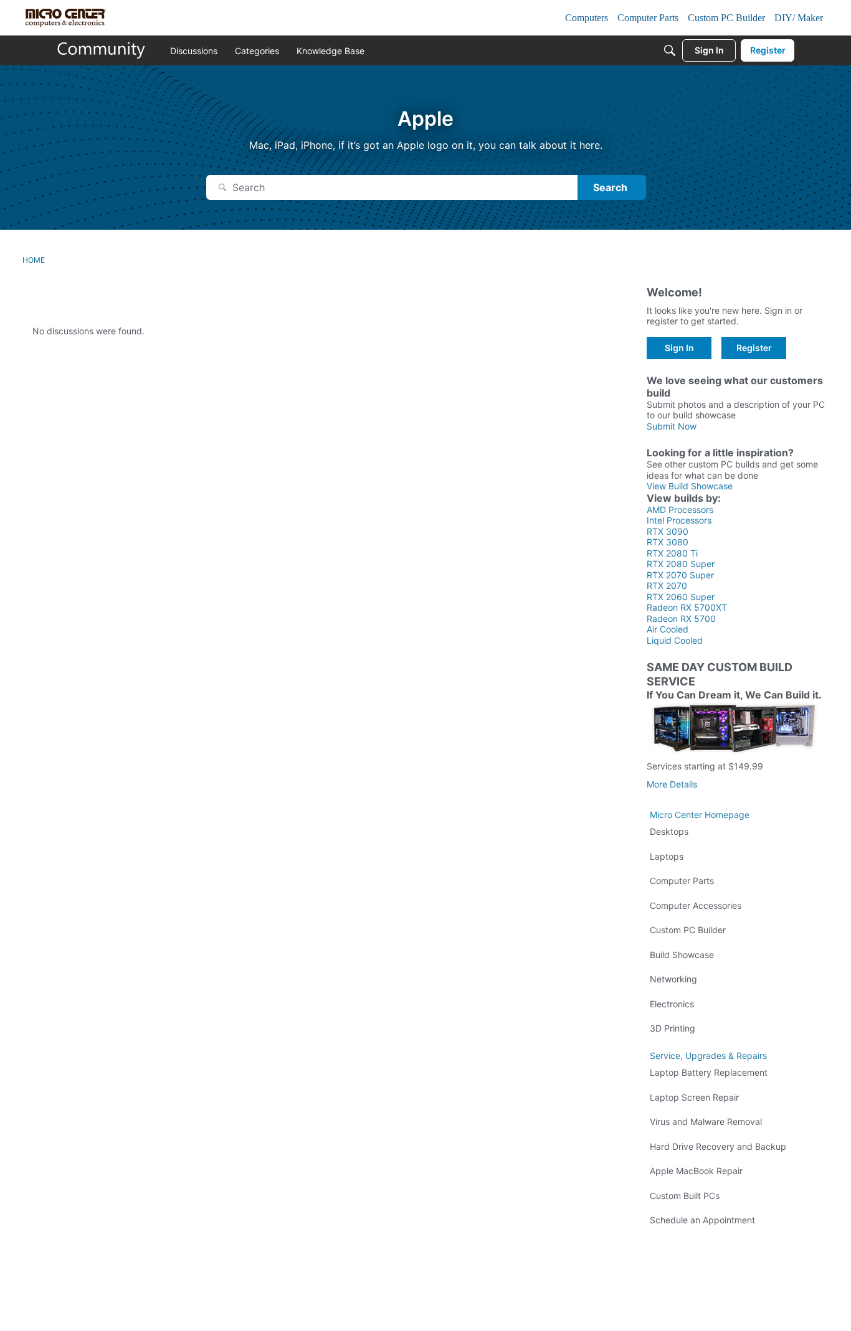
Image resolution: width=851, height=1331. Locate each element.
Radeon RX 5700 (681, 618)
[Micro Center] (101, 50)
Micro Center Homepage (699, 814)
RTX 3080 (667, 542)
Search (610, 187)
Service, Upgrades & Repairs (708, 1055)
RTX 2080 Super (681, 563)
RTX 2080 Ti (672, 553)
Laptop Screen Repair (694, 1097)
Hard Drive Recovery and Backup (718, 1146)
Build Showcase (682, 954)
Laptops (666, 856)
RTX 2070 (667, 585)
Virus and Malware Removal (706, 1121)
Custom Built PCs (685, 1195)
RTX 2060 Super (681, 596)
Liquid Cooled (675, 640)
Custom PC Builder (688, 929)
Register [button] (754, 347)
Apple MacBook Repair (696, 1170)
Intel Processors (679, 520)
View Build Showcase (690, 486)
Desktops (669, 831)
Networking (673, 979)
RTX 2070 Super (680, 575)
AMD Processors (680, 509)
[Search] (669, 50)
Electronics (672, 1004)
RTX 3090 (667, 531)
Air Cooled (667, 629)
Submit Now (671, 426)
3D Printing (672, 1028)
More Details (672, 784)
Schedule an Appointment (702, 1220)
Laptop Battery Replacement (709, 1072)
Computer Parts (682, 880)
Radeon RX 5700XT (687, 607)
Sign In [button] (679, 347)
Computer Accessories (695, 905)
